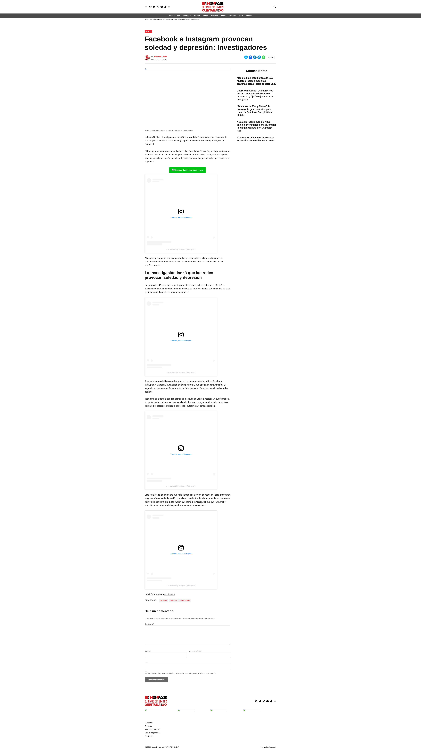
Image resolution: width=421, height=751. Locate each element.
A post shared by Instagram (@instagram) (180, 249)
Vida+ (241, 15)
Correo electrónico (195, 651)
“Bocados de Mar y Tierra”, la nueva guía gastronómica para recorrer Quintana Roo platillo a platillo (254, 110)
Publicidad (149, 736)
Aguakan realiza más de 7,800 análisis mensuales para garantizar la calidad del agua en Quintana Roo (256, 126)
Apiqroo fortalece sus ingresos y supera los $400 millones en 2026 (255, 139)
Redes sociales (184, 600)
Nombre (147, 651)
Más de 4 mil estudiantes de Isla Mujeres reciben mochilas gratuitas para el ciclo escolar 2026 (256, 81)
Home (146, 19)
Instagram (173, 600)
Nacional (197, 15)
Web (146, 662)
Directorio (148, 723)
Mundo (205, 15)
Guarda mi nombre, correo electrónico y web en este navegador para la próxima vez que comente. (182, 673)
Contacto (148, 726)
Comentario (149, 624)
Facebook (163, 600)
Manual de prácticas (152, 733)
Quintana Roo (174, 15)
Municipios (187, 15)
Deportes (232, 15)
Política (223, 15)
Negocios (214, 15)
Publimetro (169, 594)
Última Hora (153, 19)
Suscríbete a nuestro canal (193, 170)
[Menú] (146, 6)
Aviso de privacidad (152, 729)
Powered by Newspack (268, 747)
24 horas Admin (160, 57)
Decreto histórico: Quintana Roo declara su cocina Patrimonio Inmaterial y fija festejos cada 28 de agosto (255, 95)
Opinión (249, 15)
